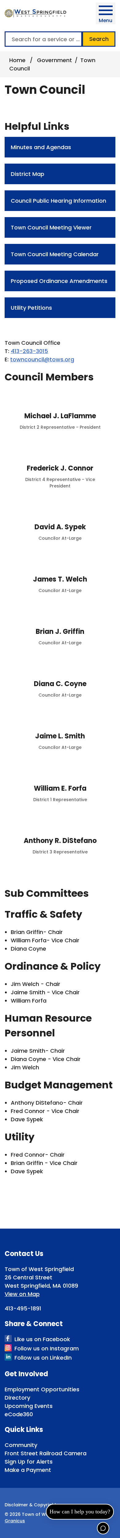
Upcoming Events (29, 1406)
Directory (17, 1397)
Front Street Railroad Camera (45, 1453)
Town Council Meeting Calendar (55, 254)
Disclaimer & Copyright (30, 1505)
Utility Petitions (31, 308)
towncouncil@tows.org (42, 359)
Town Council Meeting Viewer (51, 227)
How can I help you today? (80, 1511)
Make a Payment (28, 1470)
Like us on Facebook (42, 1339)
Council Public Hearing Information (58, 201)
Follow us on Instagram (46, 1348)
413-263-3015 (29, 351)
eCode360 (19, 1414)
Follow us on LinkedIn (43, 1357)
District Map (27, 174)
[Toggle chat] (103, 1528)
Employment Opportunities (42, 1389)
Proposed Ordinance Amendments (59, 281)
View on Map (22, 1294)
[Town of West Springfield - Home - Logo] (35, 13)
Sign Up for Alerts (29, 1461)
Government (54, 60)
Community (21, 1445)
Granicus (15, 1521)
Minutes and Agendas (41, 147)
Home (17, 60)
